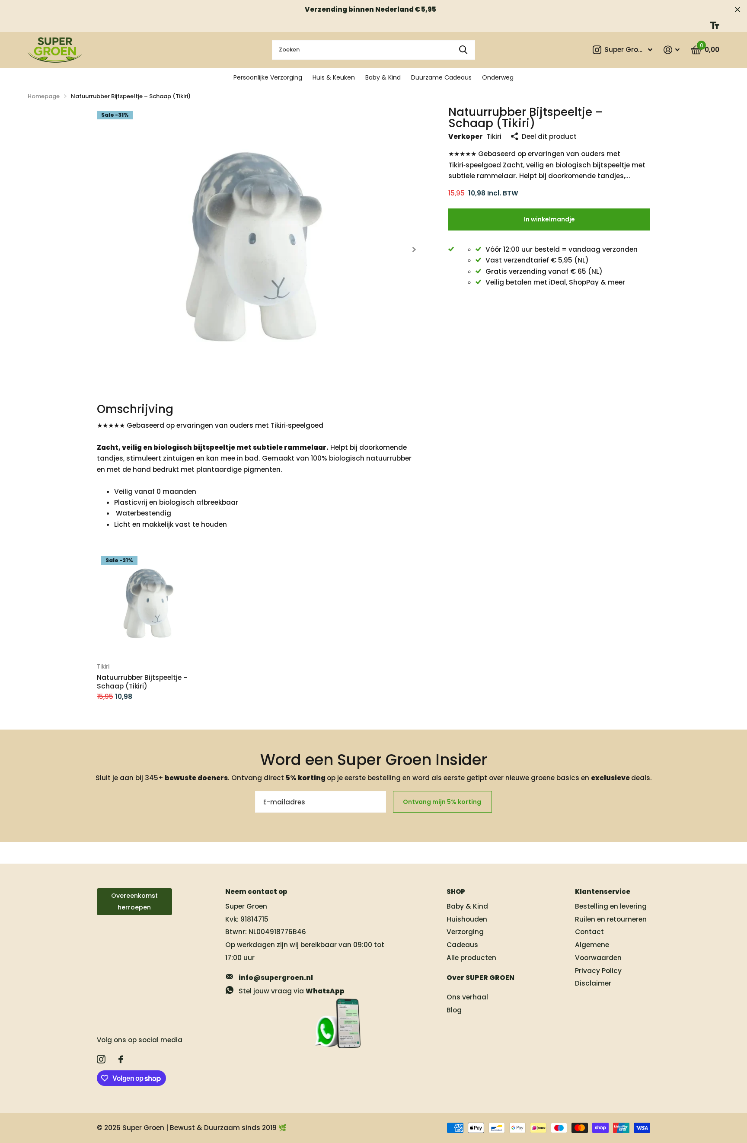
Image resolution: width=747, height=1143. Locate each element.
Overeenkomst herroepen (134, 901)
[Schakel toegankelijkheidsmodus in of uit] (714, 25)
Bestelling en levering (611, 906)
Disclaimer (593, 983)
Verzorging (465, 931)
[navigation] (413, 249)
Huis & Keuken (334, 77)
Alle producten (471, 957)
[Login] (671, 50)
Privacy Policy (598, 970)
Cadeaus (462, 944)
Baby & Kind (383, 77)
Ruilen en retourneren (611, 919)
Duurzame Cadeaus (441, 77)
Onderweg (498, 77)
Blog (454, 1010)
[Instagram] (101, 1059)
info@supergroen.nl (276, 977)
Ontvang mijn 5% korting (442, 801)
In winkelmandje (549, 219)
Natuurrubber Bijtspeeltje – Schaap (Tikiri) (142, 682)
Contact (589, 931)
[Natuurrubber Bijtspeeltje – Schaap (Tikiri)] (149, 604)
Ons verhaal (467, 997)
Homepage (44, 96)
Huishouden (467, 919)
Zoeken (463, 50)
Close (737, 9)
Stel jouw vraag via (292, 991)
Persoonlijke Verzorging (267, 77)
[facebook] (120, 1059)
